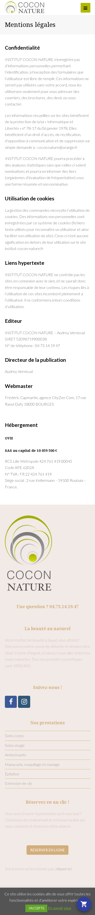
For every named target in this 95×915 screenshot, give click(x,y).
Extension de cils (18, 783)
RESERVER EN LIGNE (47, 850)
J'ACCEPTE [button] (36, 908)
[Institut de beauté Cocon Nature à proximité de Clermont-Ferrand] (25, 7)
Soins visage (15, 745)
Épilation (12, 773)
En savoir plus (59, 908)
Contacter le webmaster (25, 410)
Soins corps (14, 735)
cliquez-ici (64, 868)
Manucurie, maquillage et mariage (32, 764)
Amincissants (15, 754)
